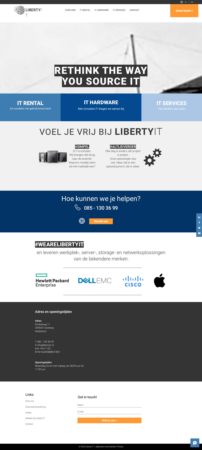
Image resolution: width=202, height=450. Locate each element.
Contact (29, 424)
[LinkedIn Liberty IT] (199, 217)
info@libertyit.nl (45, 345)
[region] (65, 162)
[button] (101, 10)
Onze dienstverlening (35, 407)
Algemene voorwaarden (106, 446)
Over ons (29, 401)
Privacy (120, 446)
